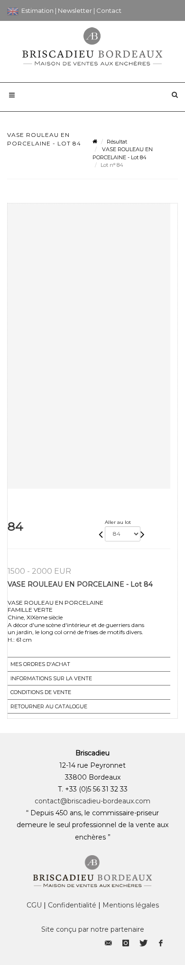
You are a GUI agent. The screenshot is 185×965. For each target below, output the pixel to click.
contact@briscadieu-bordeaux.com (92, 801)
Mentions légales (130, 905)
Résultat (117, 141)
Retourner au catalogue (48, 706)
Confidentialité (72, 905)
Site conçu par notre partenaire (92, 929)
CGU (34, 905)
